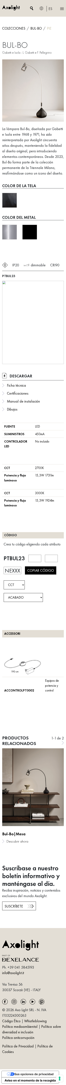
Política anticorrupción (18, 1037)
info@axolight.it (13, 972)
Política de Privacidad (18, 1046)
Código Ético (11, 1021)
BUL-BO (36, 28)
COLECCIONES (13, 28)
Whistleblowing (35, 1021)
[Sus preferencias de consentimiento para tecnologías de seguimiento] (59, 1078)
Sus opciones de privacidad (34, 1074)
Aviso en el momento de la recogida (30, 1080)
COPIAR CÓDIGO (40, 570)
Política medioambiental (20, 1026)
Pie (49, 28)
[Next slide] (63, 743)
